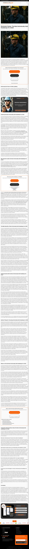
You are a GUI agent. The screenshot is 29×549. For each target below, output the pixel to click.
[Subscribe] (26, 540)
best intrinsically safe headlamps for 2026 (21, 131)
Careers (5, 532)
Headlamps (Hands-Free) (14, 181)
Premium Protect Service (19, 532)
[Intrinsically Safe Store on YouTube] (4, 537)
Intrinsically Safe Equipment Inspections (7, 424)
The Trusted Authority (18, 533)
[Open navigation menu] (2, 2)
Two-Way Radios (14, 188)
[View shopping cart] (27, 2)
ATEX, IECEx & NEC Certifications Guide (6, 422)
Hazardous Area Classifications (6, 420)
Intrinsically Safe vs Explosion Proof (6, 421)
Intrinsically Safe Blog (5, 533)
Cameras (14, 189)
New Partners (4, 531)
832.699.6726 (5, 536)
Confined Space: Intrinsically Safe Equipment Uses (8, 423)
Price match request (18, 531)
